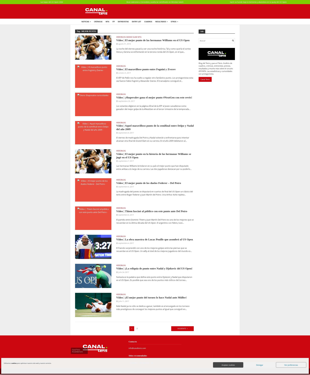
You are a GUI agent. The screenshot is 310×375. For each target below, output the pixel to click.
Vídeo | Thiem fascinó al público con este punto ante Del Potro (151, 211)
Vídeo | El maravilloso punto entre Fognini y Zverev (146, 69)
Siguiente (181, 328)
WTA (107, 21)
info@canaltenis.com (137, 348)
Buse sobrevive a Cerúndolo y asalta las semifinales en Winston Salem (155, 2)
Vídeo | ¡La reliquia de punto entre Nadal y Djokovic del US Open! (154, 268)
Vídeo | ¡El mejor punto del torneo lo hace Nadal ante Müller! (151, 297)
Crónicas (98, 21)
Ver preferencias (291, 365)
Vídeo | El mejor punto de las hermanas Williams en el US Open (153, 40)
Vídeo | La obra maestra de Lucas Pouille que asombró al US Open (154, 239)
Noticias (85, 21)
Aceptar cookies (228, 365)
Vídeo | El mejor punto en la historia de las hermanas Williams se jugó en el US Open (153, 155)
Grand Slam (131, 37)
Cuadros (148, 21)
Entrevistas (123, 21)
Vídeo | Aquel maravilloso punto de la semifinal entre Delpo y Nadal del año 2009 (155, 127)
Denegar (259, 365)
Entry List (136, 21)
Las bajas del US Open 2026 (51, 2)
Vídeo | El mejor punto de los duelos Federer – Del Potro (148, 183)
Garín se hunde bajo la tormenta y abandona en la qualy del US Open (258, 2)
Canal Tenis (205, 79)
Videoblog (121, 37)
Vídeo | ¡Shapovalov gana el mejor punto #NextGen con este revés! (154, 97)
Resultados (160, 21)
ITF (113, 21)
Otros (173, 21)
